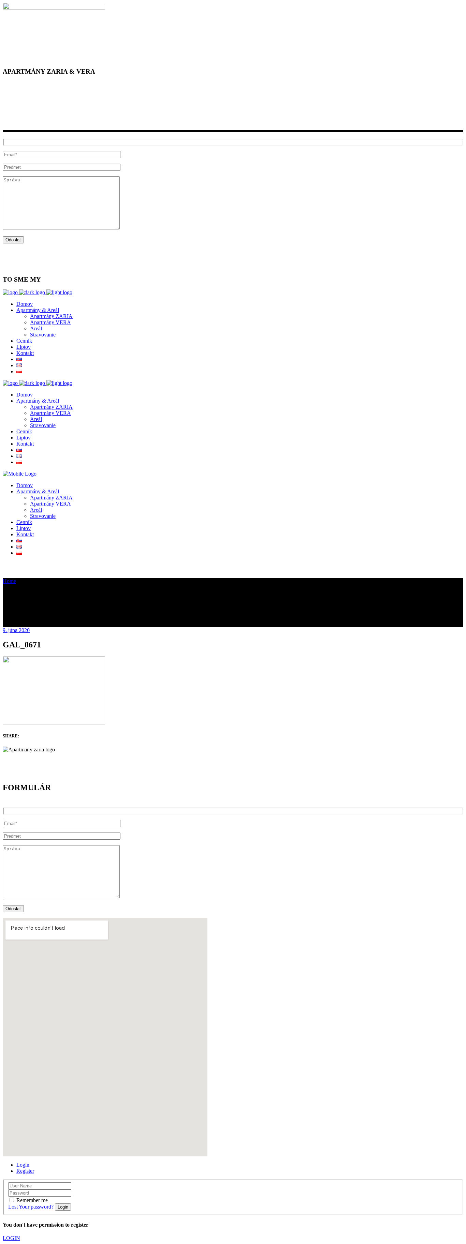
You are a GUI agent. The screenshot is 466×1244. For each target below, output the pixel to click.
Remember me (32, 1200)
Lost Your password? (31, 1207)
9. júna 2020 (16, 630)
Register (25, 1171)
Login (22, 1165)
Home (9, 581)
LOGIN (11, 1238)
